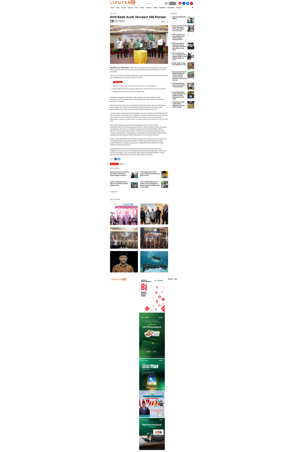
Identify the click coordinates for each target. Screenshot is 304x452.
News (118, 7)
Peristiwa (149, 7)
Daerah (123, 7)
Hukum (142, 7)
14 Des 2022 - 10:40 (118, 22)
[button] (192, 7)
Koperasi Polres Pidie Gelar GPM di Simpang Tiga (128, 91)
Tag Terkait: (114, 164)
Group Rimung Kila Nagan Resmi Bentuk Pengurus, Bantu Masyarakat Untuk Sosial (179, 95)
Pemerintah (171, 7)
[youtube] (191, 3)
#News (122, 164)
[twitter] (187, 3)
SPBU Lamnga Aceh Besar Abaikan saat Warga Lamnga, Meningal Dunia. (178, 37)
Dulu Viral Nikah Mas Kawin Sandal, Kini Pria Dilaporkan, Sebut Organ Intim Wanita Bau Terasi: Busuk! (150, 184)
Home (112, 7)
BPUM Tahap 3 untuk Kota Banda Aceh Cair (179, 64)
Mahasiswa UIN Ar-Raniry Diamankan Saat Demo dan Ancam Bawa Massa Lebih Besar (179, 46)
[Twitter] (119, 159)
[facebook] (183, 3)
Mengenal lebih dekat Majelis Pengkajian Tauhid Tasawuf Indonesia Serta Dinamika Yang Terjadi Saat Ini (179, 76)
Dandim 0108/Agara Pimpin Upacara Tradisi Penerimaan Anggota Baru (119, 183)
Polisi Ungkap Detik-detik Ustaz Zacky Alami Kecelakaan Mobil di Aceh (150, 173)
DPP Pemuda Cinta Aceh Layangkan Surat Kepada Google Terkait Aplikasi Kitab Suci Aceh (179, 56)
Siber (175, 279)
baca (164, 21)
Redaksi (170, 279)
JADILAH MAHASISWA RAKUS (179, 17)
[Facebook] (115, 159)
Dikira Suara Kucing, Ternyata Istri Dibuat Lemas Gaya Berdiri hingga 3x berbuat (119, 173)
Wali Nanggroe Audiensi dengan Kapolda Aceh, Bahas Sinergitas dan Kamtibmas (139, 89)
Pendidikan (162, 7)
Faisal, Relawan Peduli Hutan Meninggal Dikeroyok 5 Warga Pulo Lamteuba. (179, 28)
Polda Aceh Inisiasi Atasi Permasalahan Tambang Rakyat (178, 85)
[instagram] (180, 3)
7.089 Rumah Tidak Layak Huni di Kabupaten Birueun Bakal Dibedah (178, 104)
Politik (155, 7)
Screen (172, 3)
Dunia (136, 7)
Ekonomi (178, 7)
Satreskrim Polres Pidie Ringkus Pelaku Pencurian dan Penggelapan (134, 86)
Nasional (130, 7)
